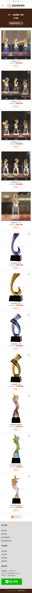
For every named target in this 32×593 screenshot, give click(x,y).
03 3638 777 (12, 571)
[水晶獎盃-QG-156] (16, 165)
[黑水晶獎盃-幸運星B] (16, 489)
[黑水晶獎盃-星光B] (16, 246)
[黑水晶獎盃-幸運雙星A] (16, 448)
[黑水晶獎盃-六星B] (16, 327)
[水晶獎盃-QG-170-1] (16, 206)
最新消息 (4, 534)
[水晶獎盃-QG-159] (16, 44)
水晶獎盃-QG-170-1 (16, 222)
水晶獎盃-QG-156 (16, 182)
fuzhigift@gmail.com (13, 573)
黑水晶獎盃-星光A (16, 303)
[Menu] (2, 5)
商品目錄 (4, 551)
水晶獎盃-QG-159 (16, 61)
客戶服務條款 (5, 537)
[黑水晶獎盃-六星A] (16, 367)
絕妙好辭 (4, 554)
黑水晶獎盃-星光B (16, 263)
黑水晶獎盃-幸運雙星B (16, 424)
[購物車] (18, 1)
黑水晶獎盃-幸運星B (16, 505)
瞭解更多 (16, 65)
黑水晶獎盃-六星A (16, 384)
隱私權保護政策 (6, 541)
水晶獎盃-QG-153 (16, 142)
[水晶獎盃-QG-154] (16, 85)
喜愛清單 (4, 561)
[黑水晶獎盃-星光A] (16, 287)
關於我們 (4, 530)
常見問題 (4, 558)
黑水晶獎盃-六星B (16, 344)
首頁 (9, 15)
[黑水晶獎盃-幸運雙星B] (16, 408)
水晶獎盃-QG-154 (16, 101)
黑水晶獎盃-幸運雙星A (16, 465)
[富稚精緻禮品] (16, 5)
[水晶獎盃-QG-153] (16, 125)
